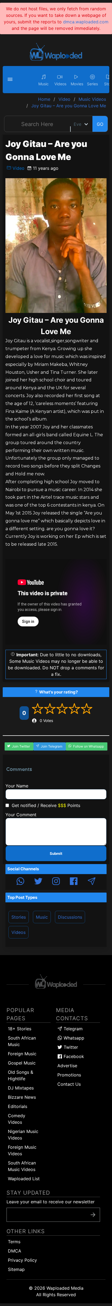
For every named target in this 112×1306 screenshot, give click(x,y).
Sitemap (16, 1269)
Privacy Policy (22, 1260)
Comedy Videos (16, 1119)
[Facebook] (74, 882)
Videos (18, 932)
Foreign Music (22, 1053)
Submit (56, 853)
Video (17, 168)
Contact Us (69, 1084)
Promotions (69, 1075)
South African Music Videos (22, 1166)
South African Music (22, 1041)
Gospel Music (22, 1063)
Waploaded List (24, 1178)
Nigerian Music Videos (23, 1135)
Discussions (70, 917)
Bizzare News (22, 1097)
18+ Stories (19, 1028)
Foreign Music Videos (22, 1150)
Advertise (67, 1065)
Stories (18, 917)
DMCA (14, 1251)
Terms (14, 1241)
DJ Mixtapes (21, 1088)
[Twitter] (38, 882)
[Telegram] (92, 882)
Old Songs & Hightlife (20, 1075)
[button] (11, 79)
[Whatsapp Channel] (20, 882)
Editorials (17, 1106)
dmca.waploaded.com (85, 21)
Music (42, 917)
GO (100, 124)
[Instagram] (56, 882)
